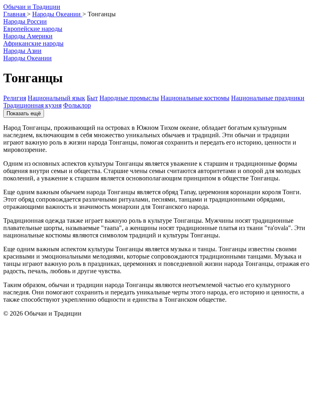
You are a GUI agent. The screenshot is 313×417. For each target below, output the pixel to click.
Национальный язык (56, 97)
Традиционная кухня (32, 105)
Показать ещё (24, 113)
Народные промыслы (129, 97)
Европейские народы (32, 28)
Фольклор (77, 105)
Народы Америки (28, 36)
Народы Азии (22, 50)
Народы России (25, 21)
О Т (31, 6)
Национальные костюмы (195, 97)
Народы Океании (27, 58)
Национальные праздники (267, 97)
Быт (92, 97)
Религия (14, 97)
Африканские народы (33, 43)
